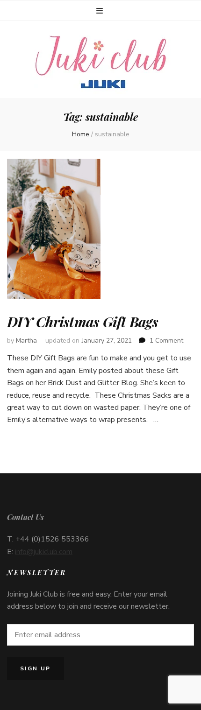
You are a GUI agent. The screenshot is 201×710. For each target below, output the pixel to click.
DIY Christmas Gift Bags (82, 321)
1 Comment (166, 340)
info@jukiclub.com (43, 552)
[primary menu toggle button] (100, 11)
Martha (26, 340)
